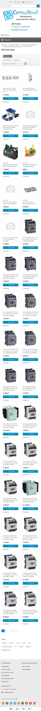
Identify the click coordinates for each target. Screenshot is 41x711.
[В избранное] (17, 102)
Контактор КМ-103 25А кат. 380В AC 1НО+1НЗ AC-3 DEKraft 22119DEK (10, 500)
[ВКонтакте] (14, 703)
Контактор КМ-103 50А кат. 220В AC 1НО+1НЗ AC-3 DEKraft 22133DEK (30, 612)
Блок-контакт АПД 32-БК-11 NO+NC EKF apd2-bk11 (9, 90)
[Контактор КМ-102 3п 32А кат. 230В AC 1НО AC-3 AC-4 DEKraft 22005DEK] (11, 301)
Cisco (18, 643)
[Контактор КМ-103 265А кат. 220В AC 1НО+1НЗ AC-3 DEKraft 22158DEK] (30, 487)
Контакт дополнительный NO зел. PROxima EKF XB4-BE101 (10, 164)
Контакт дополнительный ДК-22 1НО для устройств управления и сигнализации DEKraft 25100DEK (30, 164)
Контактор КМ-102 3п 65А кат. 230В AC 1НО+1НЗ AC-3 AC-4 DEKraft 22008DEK (30, 351)
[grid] (25, 64)
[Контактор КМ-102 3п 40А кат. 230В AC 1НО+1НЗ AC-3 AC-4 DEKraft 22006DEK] (30, 301)
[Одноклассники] (18, 703)
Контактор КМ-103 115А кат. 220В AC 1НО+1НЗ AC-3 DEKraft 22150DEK (10, 425)
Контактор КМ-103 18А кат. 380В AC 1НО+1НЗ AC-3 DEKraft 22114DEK (10, 462)
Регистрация (28, 2)
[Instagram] (22, 703)
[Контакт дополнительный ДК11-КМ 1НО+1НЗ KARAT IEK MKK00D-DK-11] (11, 189)
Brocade (11, 643)
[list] (28, 64)
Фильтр (8, 56)
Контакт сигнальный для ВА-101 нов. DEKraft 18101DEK (10, 239)
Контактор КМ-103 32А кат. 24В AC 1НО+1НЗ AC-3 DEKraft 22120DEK (30, 537)
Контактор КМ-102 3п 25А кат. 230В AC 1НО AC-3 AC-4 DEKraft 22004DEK (30, 276)
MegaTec (28, 646)
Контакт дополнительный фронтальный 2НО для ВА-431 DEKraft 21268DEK (30, 201)
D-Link (24, 643)
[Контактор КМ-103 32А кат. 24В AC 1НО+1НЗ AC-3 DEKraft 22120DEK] (30, 525)
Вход (18, 2)
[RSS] (2, 703)
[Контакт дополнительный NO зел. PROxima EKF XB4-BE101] (11, 152)
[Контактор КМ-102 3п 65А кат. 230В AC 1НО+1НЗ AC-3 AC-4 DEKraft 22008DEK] (30, 338)
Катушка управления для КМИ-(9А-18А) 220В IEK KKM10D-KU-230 (30, 127)
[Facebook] (6, 703)
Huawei (21, 646)
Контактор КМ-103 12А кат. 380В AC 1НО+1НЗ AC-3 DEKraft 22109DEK (30, 425)
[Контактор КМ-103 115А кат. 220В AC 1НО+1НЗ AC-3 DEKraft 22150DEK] (11, 413)
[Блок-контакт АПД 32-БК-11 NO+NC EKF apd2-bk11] (11, 77)
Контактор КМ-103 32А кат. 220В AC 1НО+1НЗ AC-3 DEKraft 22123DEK (10, 537)
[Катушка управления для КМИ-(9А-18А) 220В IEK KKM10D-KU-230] (30, 115)
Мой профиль (26, 669)
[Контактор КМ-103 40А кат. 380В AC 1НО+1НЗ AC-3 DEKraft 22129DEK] (11, 599)
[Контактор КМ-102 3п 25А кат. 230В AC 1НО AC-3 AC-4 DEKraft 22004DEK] (30, 264)
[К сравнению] (14, 102)
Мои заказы (26, 666)
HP (15, 646)
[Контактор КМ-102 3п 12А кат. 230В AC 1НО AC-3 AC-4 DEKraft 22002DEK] (30, 226)
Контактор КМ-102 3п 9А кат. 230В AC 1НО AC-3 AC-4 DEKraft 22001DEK (10, 388)
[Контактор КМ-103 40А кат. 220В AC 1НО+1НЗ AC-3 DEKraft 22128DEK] (30, 562)
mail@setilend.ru (9, 692)
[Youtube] (26, 703)
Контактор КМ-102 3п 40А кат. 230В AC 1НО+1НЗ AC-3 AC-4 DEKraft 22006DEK (30, 313)
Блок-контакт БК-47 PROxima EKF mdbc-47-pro (30, 89)
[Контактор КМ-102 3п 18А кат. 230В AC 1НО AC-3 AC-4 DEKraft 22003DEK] (11, 264)
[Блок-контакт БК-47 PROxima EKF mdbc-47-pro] (30, 77)
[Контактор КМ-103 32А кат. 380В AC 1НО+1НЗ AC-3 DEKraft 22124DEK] (11, 562)
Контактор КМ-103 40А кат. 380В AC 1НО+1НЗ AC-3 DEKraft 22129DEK (10, 612)
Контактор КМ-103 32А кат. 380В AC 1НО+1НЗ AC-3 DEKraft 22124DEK (10, 574)
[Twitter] (10, 703)
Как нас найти (5, 669)
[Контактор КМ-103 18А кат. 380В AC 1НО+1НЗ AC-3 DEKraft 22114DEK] (11, 450)
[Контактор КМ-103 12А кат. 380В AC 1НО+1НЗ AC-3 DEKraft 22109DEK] (30, 413)
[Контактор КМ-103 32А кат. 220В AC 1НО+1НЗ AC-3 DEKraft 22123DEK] (11, 525)
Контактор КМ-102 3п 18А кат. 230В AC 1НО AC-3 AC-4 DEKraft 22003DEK (10, 276)
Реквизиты (4, 681)
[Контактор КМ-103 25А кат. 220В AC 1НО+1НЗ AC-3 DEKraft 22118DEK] (30, 450)
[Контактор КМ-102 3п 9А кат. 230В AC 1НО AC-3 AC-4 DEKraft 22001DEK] (11, 376)
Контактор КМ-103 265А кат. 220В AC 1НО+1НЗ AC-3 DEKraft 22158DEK (30, 500)
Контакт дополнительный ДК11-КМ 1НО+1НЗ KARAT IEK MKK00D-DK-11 (10, 201)
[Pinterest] (30, 703)
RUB (10, 2)
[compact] (31, 64)
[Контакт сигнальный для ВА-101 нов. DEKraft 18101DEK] (11, 226)
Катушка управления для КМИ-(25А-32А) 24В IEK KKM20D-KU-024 (10, 127)
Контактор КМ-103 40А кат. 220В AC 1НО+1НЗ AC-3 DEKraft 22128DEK (30, 574)
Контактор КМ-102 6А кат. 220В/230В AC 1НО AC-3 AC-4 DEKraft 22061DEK (29, 388)
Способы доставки (7, 678)
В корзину (11, 98)
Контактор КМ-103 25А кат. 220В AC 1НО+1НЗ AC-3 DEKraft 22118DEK (30, 462)
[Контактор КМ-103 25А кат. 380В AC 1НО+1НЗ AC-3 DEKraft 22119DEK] (11, 487)
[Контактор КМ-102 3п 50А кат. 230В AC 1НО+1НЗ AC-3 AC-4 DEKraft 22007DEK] (11, 338)
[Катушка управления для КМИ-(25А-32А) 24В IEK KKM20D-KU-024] (11, 115)
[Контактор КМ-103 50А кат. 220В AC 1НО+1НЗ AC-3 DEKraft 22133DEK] (30, 599)
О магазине (5, 666)
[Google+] (34, 703)
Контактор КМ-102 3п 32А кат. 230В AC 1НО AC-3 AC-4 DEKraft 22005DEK (10, 313)
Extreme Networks (7, 646)
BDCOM (4, 643)
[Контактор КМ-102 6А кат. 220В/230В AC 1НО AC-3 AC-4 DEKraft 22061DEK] (30, 376)
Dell (30, 643)
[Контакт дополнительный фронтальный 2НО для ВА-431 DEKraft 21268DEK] (30, 189)
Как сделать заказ (7, 672)
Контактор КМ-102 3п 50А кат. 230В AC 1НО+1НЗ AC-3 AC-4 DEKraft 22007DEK (10, 351)
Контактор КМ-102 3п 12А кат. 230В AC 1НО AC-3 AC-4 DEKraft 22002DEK (30, 239)
